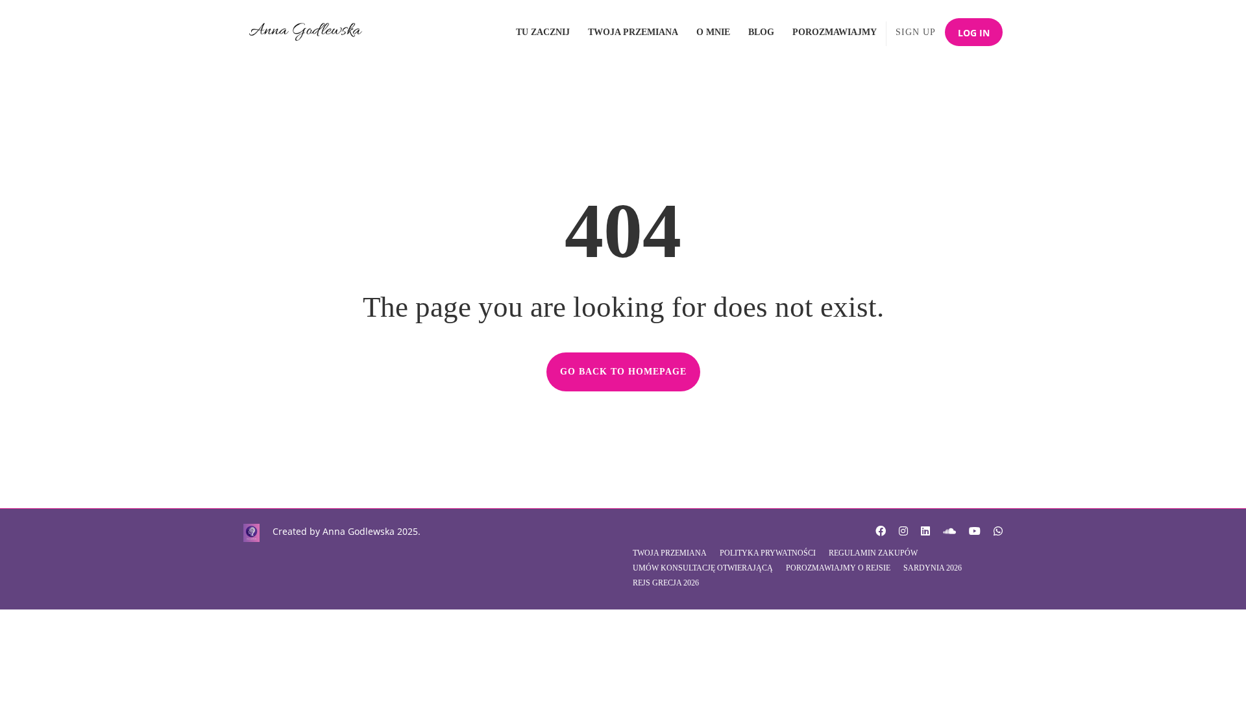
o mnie (713, 32)
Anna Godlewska (359, 531)
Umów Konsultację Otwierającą (703, 567)
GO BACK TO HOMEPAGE (623, 371)
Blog (761, 32)
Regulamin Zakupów (873, 553)
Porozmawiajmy (834, 32)
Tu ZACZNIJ (543, 32)
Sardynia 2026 (932, 567)
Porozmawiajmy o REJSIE (838, 567)
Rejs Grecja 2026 (666, 582)
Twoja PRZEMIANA (633, 32)
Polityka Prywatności (768, 553)
